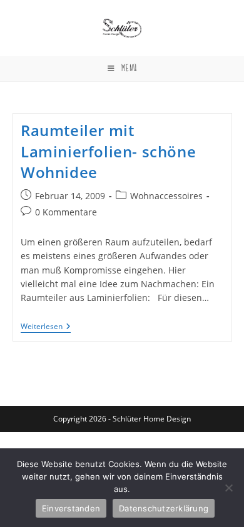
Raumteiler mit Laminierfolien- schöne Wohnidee (108, 151)
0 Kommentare (66, 212)
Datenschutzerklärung (163, 508)
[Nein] (228, 487)
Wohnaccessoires (166, 196)
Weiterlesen (46, 327)
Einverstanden (71, 508)
